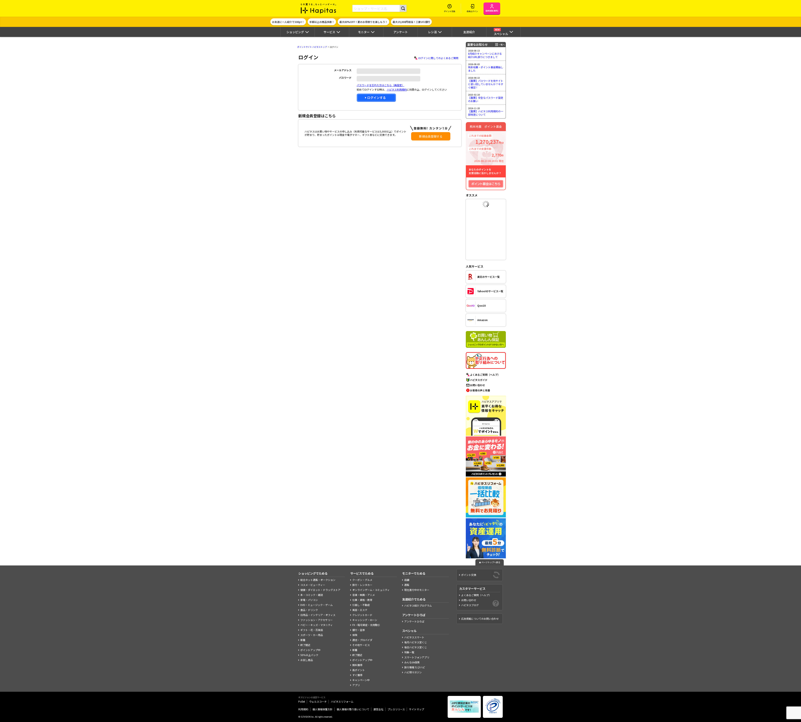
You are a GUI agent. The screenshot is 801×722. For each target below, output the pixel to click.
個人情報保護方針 (322, 709)
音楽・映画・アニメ (363, 595)
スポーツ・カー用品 (311, 635)
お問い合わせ (477, 385)
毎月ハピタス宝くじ (415, 642)
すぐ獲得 (357, 675)
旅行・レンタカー (362, 585)
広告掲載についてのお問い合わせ (480, 618)
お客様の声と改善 (480, 390)
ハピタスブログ (470, 605)
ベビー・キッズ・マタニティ (316, 625)
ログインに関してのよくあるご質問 (438, 58)
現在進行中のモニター (416, 590)
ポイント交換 (468, 575)
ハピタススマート (414, 637)
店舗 (406, 580)
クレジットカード (362, 615)
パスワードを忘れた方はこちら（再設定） (380, 85)
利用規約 (303, 709)
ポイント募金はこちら (485, 184)
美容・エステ (359, 610)
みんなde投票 (412, 662)
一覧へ (502, 44)
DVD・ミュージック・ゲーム (316, 605)
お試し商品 (306, 660)
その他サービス (361, 645)
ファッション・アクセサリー (316, 620)
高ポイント (358, 670)
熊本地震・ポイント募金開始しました (485, 68)
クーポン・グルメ (362, 580)
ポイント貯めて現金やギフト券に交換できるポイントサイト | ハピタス (318, 8)
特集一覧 (409, 652)
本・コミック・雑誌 (311, 595)
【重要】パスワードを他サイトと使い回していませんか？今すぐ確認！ (485, 84)
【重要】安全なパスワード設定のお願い (485, 99)
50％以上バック (309, 655)
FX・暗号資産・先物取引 (366, 625)
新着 (302, 640)
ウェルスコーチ (318, 701)
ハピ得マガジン (413, 672)
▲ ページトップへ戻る (489, 562)
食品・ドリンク (309, 610)
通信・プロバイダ (362, 640)
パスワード (345, 77)
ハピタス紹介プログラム (418, 605)
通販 (406, 585)
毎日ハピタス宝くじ (415, 647)
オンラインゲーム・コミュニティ (371, 590)
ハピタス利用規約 (397, 89)
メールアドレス (342, 70)
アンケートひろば (414, 621)
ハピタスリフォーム (342, 701)
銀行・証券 (358, 630)
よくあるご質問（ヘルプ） (485, 374)
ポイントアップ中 (310, 650)
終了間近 (305, 645)
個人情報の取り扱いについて (353, 709)
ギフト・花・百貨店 (311, 630)
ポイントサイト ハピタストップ (312, 46)
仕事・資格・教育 (362, 600)
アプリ (356, 685)
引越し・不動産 (361, 605)
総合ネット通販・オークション (317, 580)
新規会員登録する (430, 136)
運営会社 (378, 709)
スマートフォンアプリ (416, 657)
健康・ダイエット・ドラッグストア (320, 590)
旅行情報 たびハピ (414, 667)
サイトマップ (416, 709)
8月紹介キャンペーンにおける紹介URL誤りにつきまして (485, 55)
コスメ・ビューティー (312, 585)
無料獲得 (357, 665)
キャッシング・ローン (364, 620)
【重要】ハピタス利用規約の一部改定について (485, 112)
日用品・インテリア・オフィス (317, 615)
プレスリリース (396, 709)
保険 (354, 635)
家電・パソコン (309, 600)
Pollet (301, 701)
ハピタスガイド (478, 380)
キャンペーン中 (361, 680)
